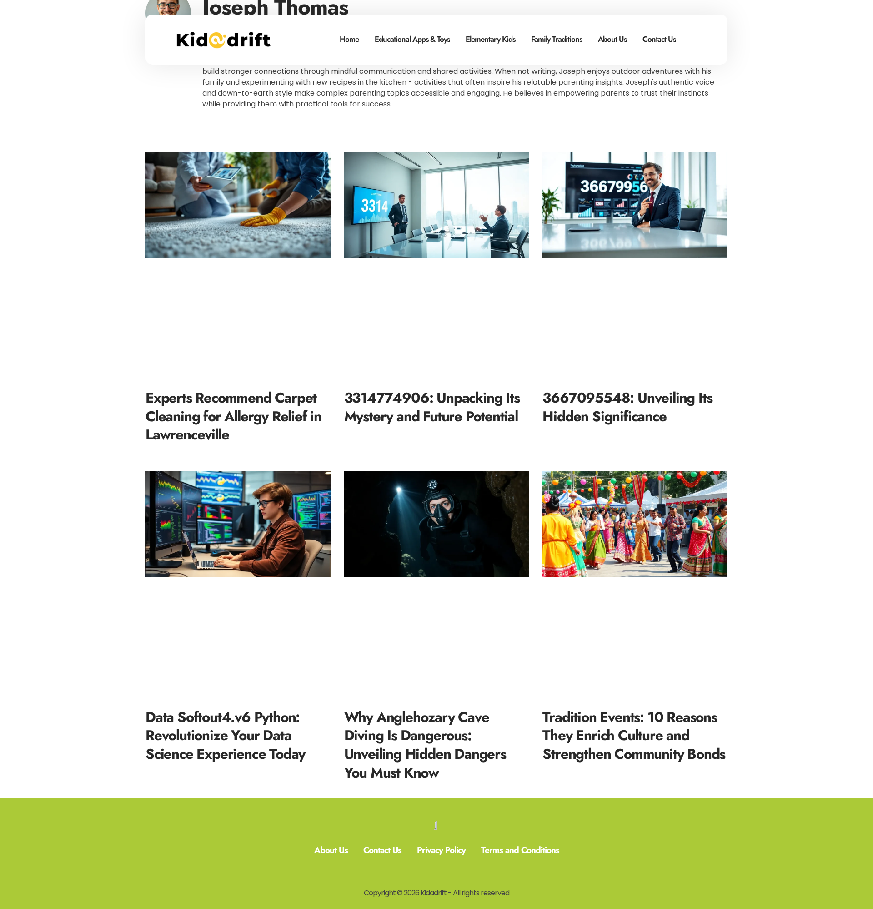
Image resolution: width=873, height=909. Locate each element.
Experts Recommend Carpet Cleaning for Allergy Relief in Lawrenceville (233, 416)
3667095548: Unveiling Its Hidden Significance (627, 407)
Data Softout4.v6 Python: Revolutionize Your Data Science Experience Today (225, 735)
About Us (612, 39)
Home (349, 39)
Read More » (165, 450)
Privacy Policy (441, 850)
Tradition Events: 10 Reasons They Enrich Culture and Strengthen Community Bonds (633, 735)
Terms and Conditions (520, 850)
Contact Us (659, 39)
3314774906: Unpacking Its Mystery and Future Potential (432, 407)
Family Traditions (556, 39)
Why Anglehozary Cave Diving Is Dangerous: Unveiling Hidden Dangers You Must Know (425, 745)
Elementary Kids (490, 39)
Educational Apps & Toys (412, 39)
